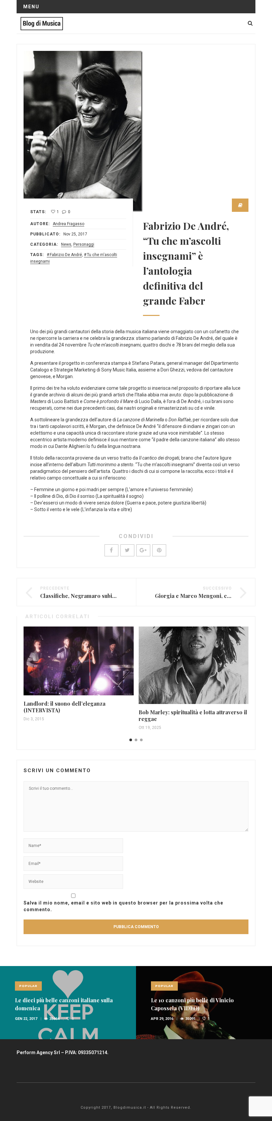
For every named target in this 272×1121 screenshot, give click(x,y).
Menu (31, 6)
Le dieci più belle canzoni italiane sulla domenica (64, 1004)
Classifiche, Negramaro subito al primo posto (97, 595)
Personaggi (83, 244)
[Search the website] (250, 23)
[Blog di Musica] (42, 23)
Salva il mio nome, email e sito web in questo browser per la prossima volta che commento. (123, 906)
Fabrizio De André (66, 254)
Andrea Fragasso (68, 223)
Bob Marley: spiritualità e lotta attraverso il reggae (193, 715)
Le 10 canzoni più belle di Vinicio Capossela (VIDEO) (192, 1004)
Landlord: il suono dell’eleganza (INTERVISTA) (64, 707)
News (66, 244)
